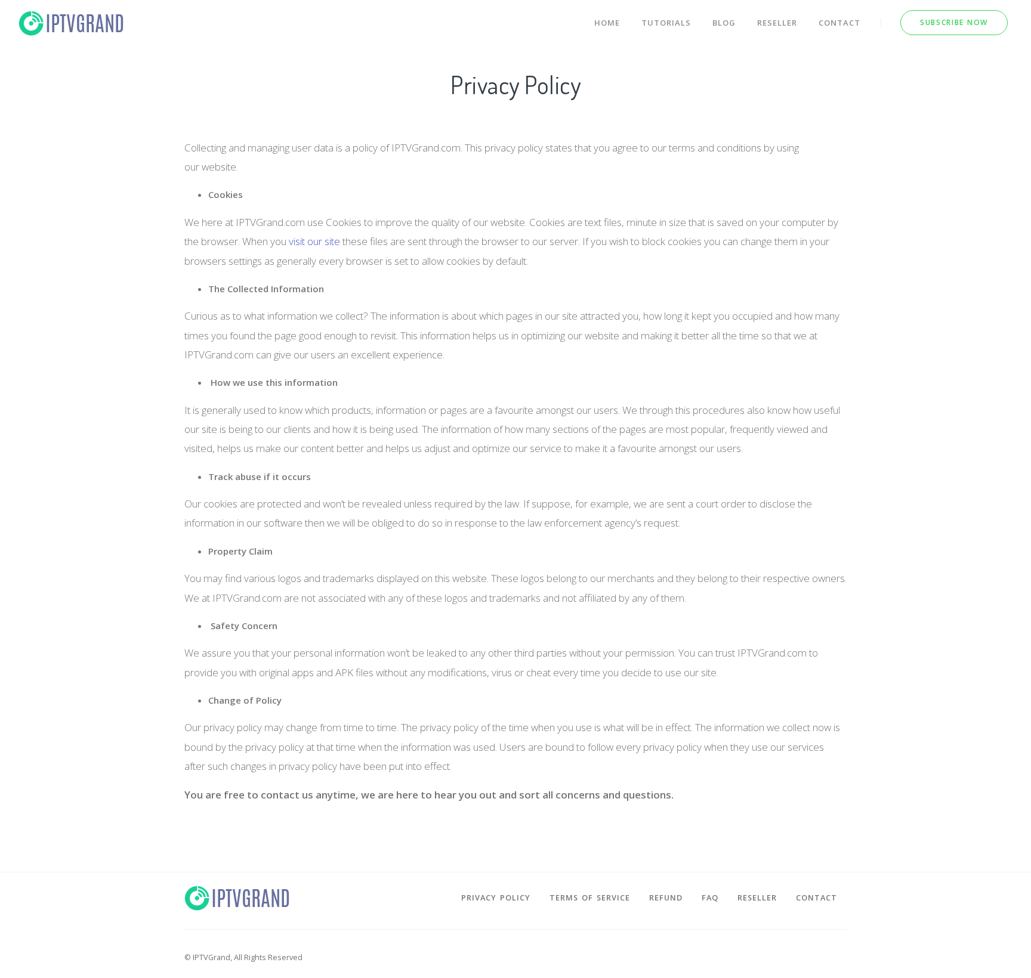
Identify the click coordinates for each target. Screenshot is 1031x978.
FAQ (710, 897)
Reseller (777, 22)
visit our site (314, 241)
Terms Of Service (590, 897)
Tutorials (666, 22)
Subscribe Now (954, 22)
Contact (839, 22)
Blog (724, 22)
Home (607, 22)
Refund (666, 897)
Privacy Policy (495, 897)
